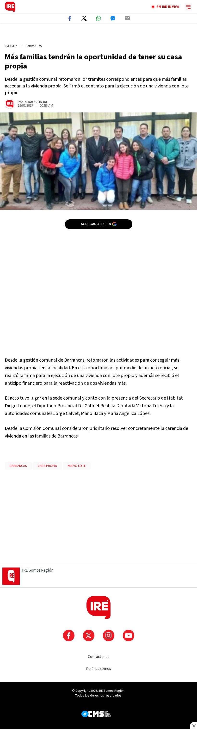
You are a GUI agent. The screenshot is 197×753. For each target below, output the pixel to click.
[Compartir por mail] (127, 18)
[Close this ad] (193, 725)
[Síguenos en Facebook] (68, 635)
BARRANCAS (18, 465)
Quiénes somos (98, 669)
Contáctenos (98, 657)
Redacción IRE (36, 102)
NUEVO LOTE (77, 465)
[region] (98, 34)
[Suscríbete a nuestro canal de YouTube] (128, 635)
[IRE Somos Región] (10, 7)
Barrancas (34, 46)
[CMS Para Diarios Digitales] (96, 714)
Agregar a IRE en (96, 224)
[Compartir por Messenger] (113, 18)
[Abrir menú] (188, 7)
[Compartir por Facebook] (69, 18)
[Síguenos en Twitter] (88, 635)
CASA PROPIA (47, 465)
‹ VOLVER (11, 46)
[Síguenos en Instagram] (108, 635)
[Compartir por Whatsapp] (98, 18)
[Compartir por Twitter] (84, 18)
